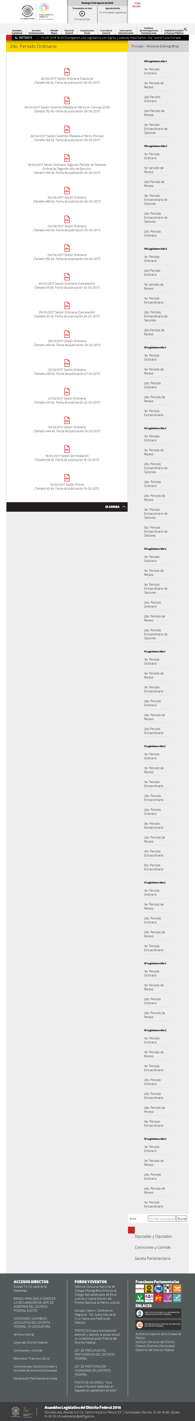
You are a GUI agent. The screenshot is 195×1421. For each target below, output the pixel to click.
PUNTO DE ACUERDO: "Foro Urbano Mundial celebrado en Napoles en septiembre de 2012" (96, 1386)
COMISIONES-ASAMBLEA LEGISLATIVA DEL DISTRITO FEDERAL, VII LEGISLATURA (32, 1322)
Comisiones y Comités (153, 1247)
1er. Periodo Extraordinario (153, 300)
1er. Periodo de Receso (154, 85)
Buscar (133, 1218)
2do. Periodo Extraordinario (153, 798)
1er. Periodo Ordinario (152, 71)
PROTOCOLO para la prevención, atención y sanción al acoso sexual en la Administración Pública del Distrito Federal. (97, 1336)
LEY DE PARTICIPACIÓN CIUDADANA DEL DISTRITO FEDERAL (93, 1370)
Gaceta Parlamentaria (152, 1258)
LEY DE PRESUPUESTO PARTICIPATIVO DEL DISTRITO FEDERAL (94, 1354)
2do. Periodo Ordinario (152, 233)
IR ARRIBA (112, 506)
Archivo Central (24, 1334)
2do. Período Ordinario (152, 385)
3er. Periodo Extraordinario (153, 825)
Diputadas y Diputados (153, 1236)
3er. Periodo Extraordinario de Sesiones (155, 200)
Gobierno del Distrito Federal (155, 1350)
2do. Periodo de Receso (154, 399)
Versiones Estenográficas (162, 46)
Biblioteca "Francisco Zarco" (32, 1358)
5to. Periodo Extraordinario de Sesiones (155, 531)
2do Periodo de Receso (154, 113)
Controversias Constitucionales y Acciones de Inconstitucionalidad (35, 1368)
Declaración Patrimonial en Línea (35, 1378)
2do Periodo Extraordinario (153, 731)
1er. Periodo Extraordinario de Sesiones (155, 129)
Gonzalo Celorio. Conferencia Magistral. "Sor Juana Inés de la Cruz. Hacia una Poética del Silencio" (95, 1316)
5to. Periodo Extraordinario (153, 867)
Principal (137, 46)
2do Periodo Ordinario (152, 99)
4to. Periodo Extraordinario (153, 853)
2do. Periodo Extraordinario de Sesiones (155, 217)
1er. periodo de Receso (153, 170)
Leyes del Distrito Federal (30, 1342)
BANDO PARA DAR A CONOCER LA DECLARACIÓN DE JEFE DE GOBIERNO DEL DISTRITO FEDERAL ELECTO (34, 1304)
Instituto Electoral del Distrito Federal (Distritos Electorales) (155, 1344)
